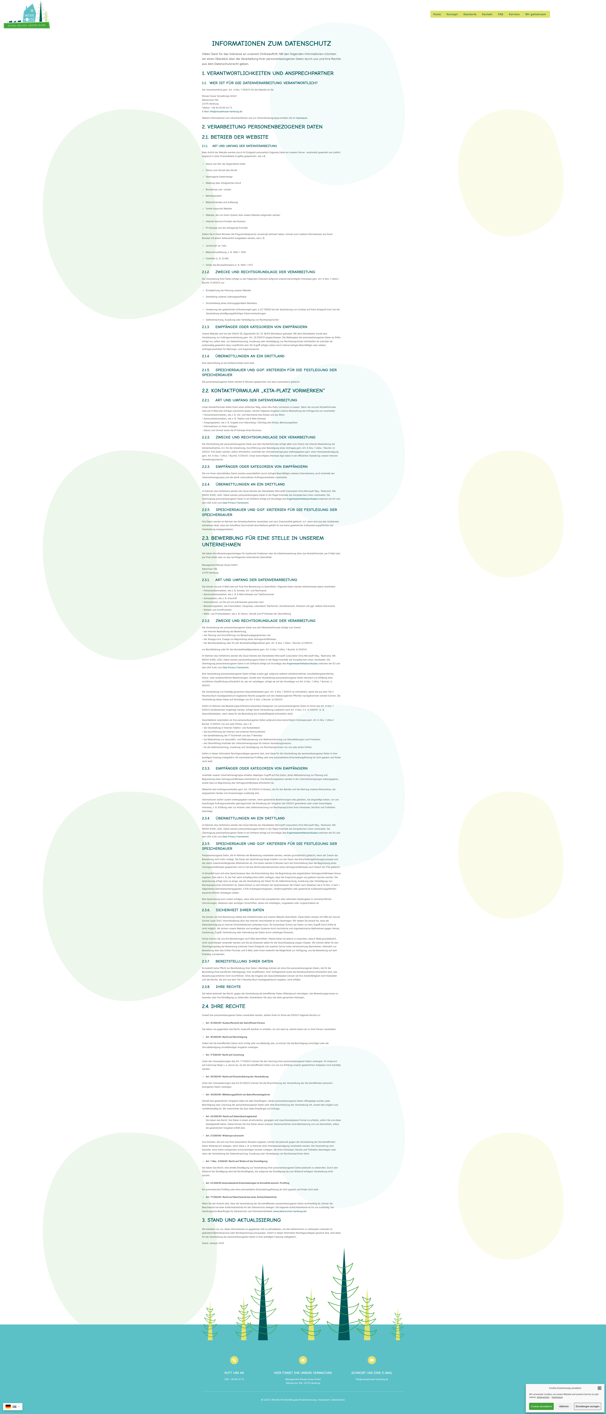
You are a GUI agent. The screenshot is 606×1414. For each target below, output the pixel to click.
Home (437, 14)
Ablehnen (564, 1406)
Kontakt (487, 14)
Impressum (557, 1397)
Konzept (452, 14)
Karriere (514, 14)
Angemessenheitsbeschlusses (302, 498)
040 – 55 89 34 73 (234, 1379)
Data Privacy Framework (235, 502)
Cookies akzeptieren (541, 1406)
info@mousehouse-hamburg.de (226, 111)
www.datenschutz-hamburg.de (290, 1211)
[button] (599, 1388)
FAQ (500, 14)
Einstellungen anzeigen (587, 1406)
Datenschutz (543, 1397)
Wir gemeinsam (535, 14)
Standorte (469, 14)
